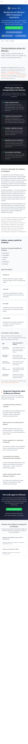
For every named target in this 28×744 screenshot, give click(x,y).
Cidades (7, 41)
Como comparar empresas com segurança (14, 515)
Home (2, 41)
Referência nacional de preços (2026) (14, 513)
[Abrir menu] (25, 2)
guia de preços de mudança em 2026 (9, 382)
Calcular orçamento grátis (14, 28)
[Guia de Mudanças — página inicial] (9, 2)
